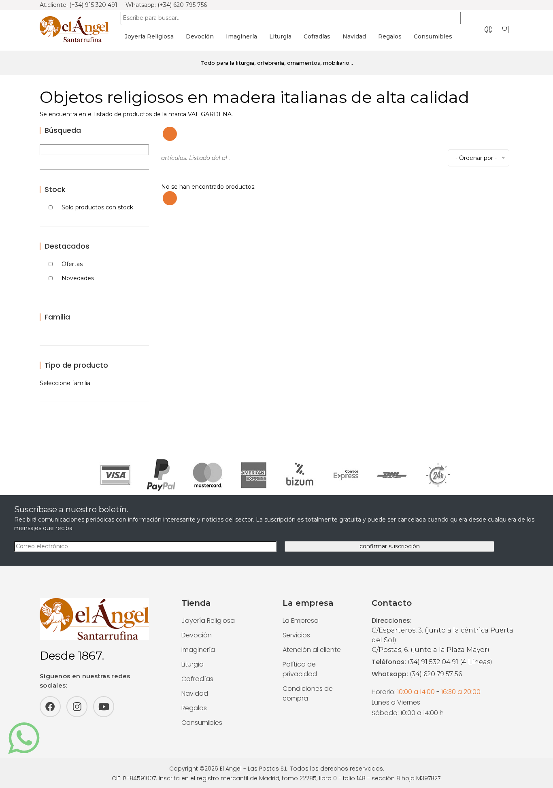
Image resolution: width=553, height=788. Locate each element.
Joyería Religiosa (208, 620)
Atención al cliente (312, 649)
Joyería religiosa (149, 36)
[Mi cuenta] (488, 29)
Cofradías (317, 36)
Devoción (200, 36)
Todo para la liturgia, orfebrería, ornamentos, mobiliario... (276, 63)
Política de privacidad (300, 669)
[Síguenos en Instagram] (76, 706)
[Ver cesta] (504, 29)
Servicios (296, 635)
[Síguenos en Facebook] (50, 706)
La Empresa (301, 620)
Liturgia (280, 36)
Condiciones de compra (308, 693)
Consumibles (433, 36)
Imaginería (241, 36)
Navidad (354, 36)
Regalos (390, 36)
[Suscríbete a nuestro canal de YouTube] (103, 706)
